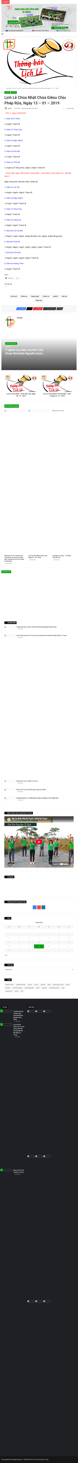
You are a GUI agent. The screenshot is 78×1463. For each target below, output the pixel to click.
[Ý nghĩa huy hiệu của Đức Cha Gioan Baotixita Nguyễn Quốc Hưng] (9, 629)
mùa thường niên (29, 988)
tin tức (16, 991)
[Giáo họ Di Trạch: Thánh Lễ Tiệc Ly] (9, 783)
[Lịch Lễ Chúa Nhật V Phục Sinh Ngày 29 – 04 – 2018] (39, 482)
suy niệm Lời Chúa (54, 988)
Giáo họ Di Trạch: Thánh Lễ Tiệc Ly (27, 781)
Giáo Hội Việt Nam (11, 343)
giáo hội (43, 984)
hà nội (65, 296)
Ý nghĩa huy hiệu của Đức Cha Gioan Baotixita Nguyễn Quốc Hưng (24, 353)
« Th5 (5, 955)
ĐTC (22, 991)
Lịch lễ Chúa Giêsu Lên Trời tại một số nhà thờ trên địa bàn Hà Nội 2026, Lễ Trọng (41, 635)
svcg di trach (8, 991)
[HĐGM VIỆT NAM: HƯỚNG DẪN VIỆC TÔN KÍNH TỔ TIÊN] (47, 1372)
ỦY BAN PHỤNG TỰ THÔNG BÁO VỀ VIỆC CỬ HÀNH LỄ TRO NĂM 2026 (37, 798)
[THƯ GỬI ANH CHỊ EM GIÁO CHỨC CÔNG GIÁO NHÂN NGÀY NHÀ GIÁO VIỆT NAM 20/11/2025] (31, 1372)
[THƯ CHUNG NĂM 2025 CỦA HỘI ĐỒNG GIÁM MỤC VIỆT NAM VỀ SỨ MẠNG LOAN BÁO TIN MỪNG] (39, 1372)
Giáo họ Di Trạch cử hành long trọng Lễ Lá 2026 (31, 789)
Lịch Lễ (19, 88)
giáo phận (35, 296)
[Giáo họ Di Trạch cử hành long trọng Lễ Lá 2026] (9, 792)
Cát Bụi (10, 108)
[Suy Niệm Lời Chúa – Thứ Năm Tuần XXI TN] (63, 482)
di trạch (14, 296)
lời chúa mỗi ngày (17, 988)
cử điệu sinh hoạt (20, 984)
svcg (63, 988)
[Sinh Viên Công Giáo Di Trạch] (39, 18)
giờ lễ (56, 296)
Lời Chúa (7, 988)
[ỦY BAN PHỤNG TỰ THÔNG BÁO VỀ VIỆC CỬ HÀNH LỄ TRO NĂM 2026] (9, 800)
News (37, 988)
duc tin (36, 984)
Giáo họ (24, 296)
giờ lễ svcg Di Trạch (58, 984)
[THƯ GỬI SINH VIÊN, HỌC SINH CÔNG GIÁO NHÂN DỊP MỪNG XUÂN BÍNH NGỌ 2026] (47, 1227)
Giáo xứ (46, 296)
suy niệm (44, 988)
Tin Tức (14, 88)
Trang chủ (8, 88)
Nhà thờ (39, 300)
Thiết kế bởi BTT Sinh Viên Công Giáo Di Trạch (36, 1459)
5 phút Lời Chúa (9, 984)
